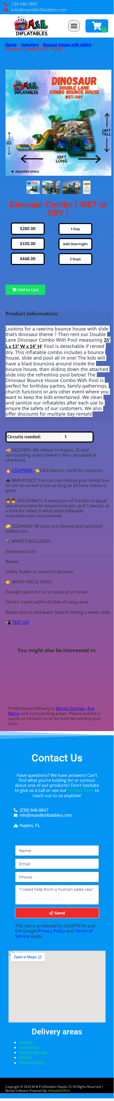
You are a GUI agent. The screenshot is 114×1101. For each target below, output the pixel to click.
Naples (26, 1042)
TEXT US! (20, 622)
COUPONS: (22, 470)
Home (11, 44)
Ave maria (29, 1047)
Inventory (30, 44)
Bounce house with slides (67, 44)
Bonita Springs (70, 708)
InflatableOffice (59, 1090)
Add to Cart (27, 289)
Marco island (32, 1063)
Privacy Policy (51, 931)
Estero (25, 1057)
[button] (74, 26)
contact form (81, 790)
